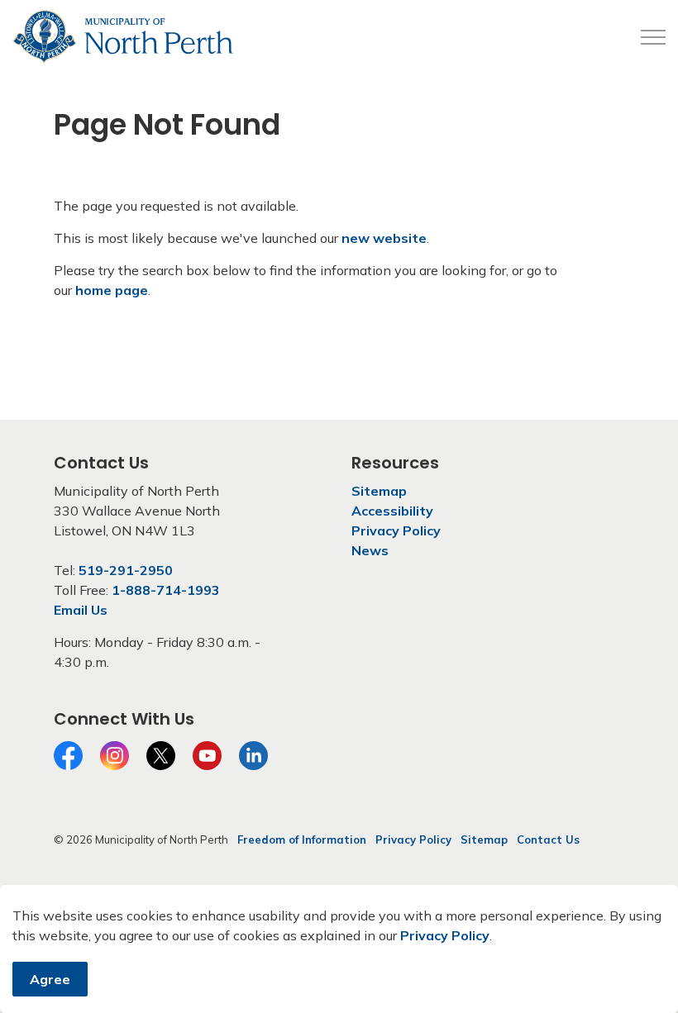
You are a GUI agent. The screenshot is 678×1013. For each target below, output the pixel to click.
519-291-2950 (126, 570)
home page (111, 290)
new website (384, 238)
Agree (50, 979)
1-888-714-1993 (166, 590)
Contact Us (548, 839)
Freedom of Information (301, 839)
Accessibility (392, 510)
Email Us (80, 610)
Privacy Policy (444, 935)
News (370, 550)
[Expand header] (653, 37)
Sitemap (379, 491)
